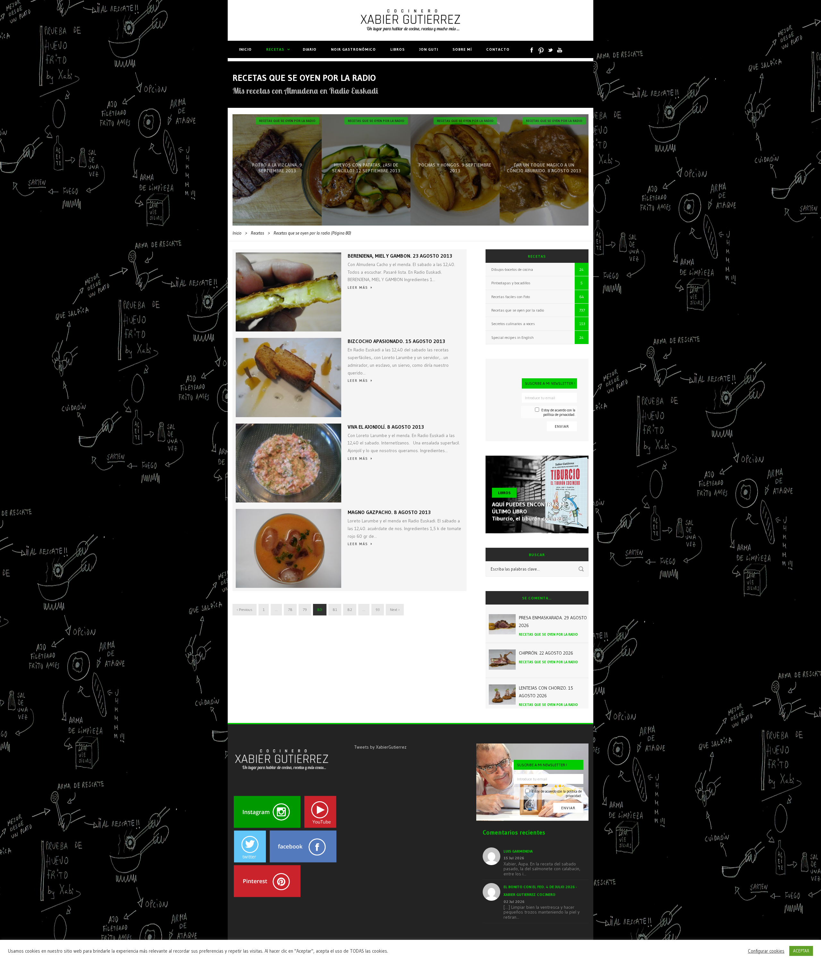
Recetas (275, 49)
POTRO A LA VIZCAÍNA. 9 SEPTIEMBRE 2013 (277, 168)
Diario (310, 49)
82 (349, 609)
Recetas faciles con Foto (510, 296)
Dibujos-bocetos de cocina (512, 269)
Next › (395, 609)
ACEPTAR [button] (801, 950)
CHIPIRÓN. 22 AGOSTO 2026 (546, 653)
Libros (397, 49)
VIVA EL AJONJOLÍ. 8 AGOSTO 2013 (386, 427)
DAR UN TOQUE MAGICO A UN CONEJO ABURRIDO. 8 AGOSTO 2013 (544, 168)
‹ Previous (244, 609)
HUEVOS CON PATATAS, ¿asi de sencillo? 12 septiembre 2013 (366, 168)
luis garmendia (518, 851)
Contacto (498, 49)
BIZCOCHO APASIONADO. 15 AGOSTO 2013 (396, 341)
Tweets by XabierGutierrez (380, 747)
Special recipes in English (512, 337)
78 (290, 609)
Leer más (358, 287)
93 (378, 609)
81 (335, 609)
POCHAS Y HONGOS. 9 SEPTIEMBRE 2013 (455, 168)
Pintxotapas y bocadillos (510, 282)
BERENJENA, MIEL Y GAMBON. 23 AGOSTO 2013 (400, 256)
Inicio (245, 49)
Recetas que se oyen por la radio (287, 121)
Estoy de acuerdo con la (558, 412)
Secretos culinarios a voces (513, 323)
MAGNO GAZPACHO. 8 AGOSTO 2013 (389, 512)
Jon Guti (428, 49)
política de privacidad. (559, 414)
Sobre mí (462, 49)
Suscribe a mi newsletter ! (550, 383)
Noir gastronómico (353, 49)
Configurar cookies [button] (766, 951)
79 (305, 609)
